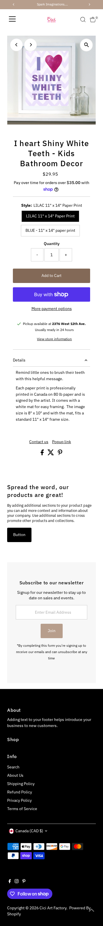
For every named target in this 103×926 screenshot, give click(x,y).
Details (19, 360)
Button (19, 534)
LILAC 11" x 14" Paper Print (50, 216)
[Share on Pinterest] (60, 453)
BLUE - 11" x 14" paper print (50, 230)
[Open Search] (83, 19)
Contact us (38, 442)
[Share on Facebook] (43, 453)
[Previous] (16, 44)
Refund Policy (19, 792)
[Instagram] (16, 882)
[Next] (30, 44)
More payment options (51, 308)
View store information (54, 339)
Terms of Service (22, 808)
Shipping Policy (21, 783)
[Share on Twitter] (51, 453)
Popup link (61, 442)
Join (52, 630)
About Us (15, 775)
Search (13, 767)
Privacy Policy (19, 800)
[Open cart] (93, 19)
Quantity (52, 243)
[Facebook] (9, 882)
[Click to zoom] (86, 45)
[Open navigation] (12, 19)
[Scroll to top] (91, 910)
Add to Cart (51, 275)
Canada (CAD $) (29, 830)
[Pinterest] (24, 882)
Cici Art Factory (52, 907)
